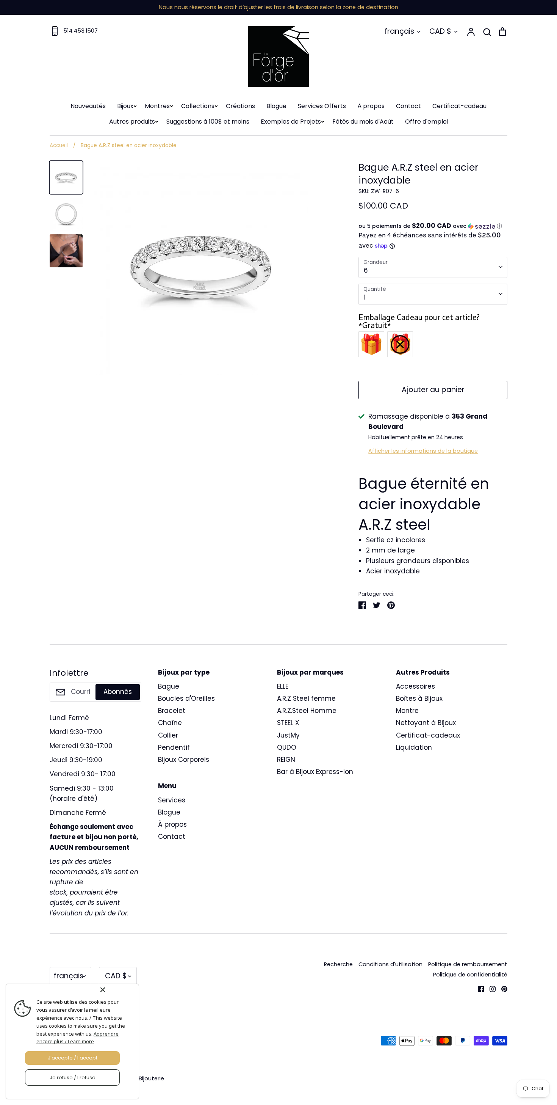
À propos (371, 106)
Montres (157, 106)
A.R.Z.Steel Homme (306, 710)
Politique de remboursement (467, 964)
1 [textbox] (365, 297)
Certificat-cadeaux (428, 735)
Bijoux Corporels (183, 759)
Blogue (276, 106)
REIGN (286, 759)
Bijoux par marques (310, 672)
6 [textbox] (366, 270)
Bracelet (171, 710)
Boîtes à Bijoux (419, 698)
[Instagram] (490, 988)
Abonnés (117, 691)
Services (171, 800)
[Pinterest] (501, 988)
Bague (168, 686)
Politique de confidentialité (470, 974)
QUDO (286, 747)
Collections (197, 106)
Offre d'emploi (426, 121)
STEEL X (288, 722)
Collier (168, 735)
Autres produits (132, 121)
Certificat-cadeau (459, 106)
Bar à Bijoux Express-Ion (315, 771)
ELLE (282, 686)
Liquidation (414, 747)
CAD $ (440, 31)
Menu (167, 785)
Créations (240, 106)
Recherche (338, 964)
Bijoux (125, 106)
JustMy (288, 735)
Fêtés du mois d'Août (363, 121)
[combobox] (432, 267)
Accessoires (415, 686)
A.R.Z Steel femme (306, 698)
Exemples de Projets (291, 121)
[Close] (118, 990)
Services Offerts (322, 106)
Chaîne (170, 722)
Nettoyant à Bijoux (426, 722)
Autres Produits (423, 672)
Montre (407, 710)
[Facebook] (478, 988)
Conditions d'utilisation (390, 964)
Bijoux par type (184, 672)
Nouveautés (88, 106)
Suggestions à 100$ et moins (207, 121)
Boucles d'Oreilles (186, 698)
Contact (408, 106)
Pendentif (174, 747)
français (399, 31)
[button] (432, 226)
